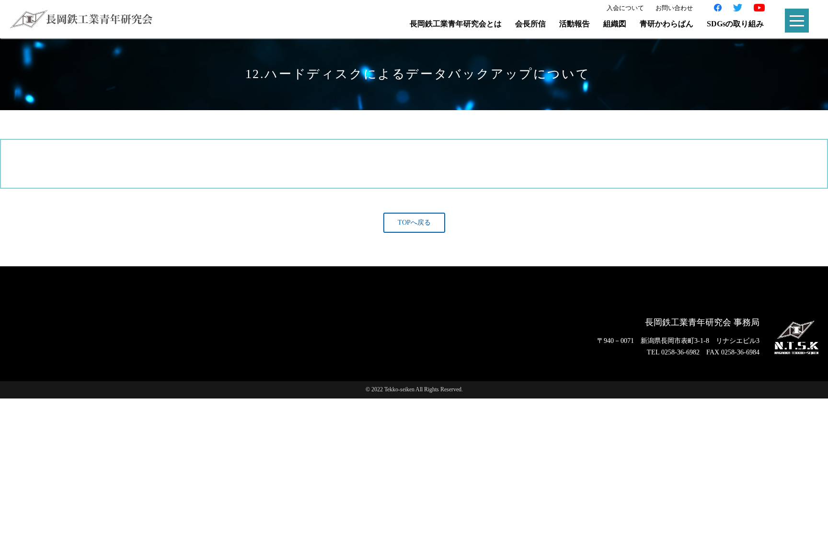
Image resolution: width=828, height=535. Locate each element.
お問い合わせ (674, 7)
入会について (625, 7)
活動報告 (574, 24)
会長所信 (530, 24)
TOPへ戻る (414, 222)
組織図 (614, 24)
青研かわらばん (666, 24)
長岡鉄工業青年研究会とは (456, 24)
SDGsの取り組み (735, 24)
